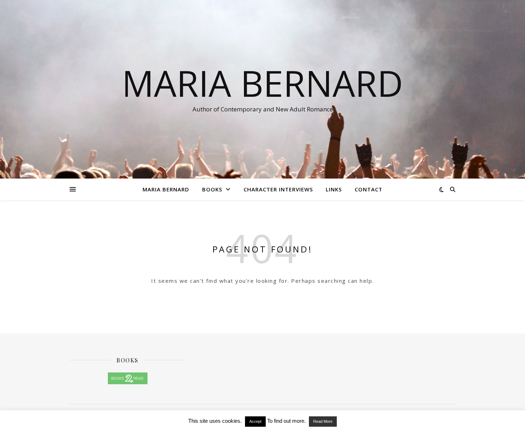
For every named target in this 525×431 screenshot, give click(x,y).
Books (212, 189)
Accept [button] (255, 421)
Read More (322, 421)
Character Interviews (278, 189)
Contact (368, 189)
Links (334, 189)
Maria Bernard (262, 83)
